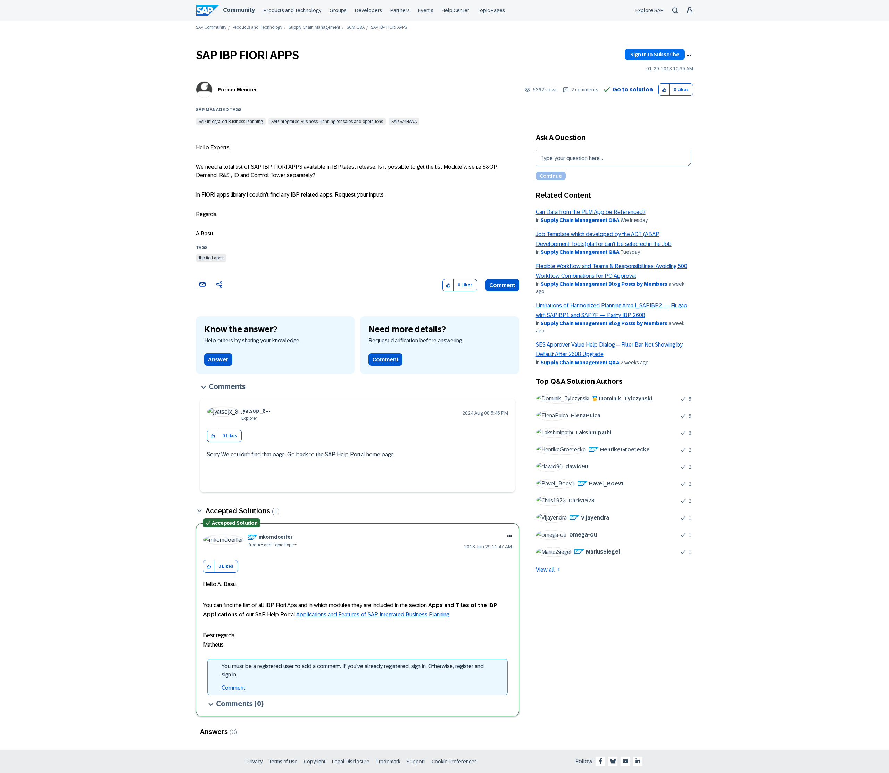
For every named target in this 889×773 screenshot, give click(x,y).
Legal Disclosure (350, 761)
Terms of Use (283, 761)
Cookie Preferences (454, 761)
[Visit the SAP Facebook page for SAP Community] (600, 761)
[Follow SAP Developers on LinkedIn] (638, 761)
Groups (338, 10)
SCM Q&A (356, 27)
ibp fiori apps (211, 258)
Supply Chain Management (314, 27)
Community (239, 10)
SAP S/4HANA (404, 121)
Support (416, 761)
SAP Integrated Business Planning (231, 121)
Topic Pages (491, 10)
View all (545, 570)
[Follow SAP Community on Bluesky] (613, 761)
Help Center (455, 10)
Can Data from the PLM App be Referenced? (591, 212)
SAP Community (211, 27)
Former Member (237, 89)
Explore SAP (649, 10)
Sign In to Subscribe (654, 54)
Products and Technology (292, 10)
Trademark (388, 761)
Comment (502, 285)
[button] (664, 90)
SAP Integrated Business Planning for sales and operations (327, 121)
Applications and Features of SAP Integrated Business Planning (372, 614)
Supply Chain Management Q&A (580, 220)
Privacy (255, 761)
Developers (368, 10)
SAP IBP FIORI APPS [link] (389, 27)
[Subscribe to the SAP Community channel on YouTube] (625, 761)
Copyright (315, 761)
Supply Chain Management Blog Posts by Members (604, 284)
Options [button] (688, 55)
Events (425, 10)
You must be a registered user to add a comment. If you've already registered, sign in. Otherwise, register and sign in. (353, 670)
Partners (400, 10)
